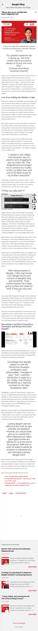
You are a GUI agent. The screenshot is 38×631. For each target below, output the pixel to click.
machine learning (21, 493)
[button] (35, 12)
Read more (32, 567)
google (11, 493)
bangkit (4, 493)
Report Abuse (19, 627)
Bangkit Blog (18, 4)
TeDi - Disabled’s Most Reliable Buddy (16, 476)
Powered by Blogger (19, 623)
